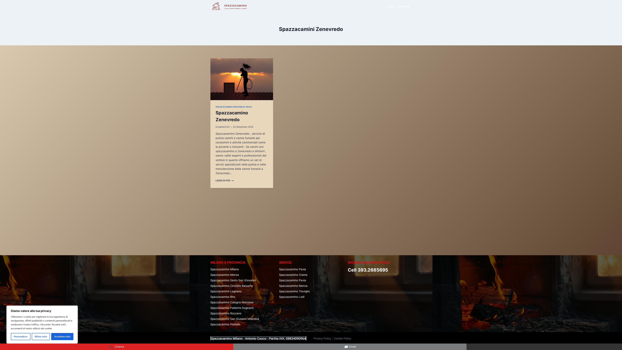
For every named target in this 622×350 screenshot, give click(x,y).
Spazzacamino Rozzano (225, 313)
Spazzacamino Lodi (292, 296)
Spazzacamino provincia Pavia (234, 107)
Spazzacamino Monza (224, 274)
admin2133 (224, 127)
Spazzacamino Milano (224, 269)
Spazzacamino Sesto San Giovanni (233, 280)
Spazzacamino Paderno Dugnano (232, 307)
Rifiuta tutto (41, 336)
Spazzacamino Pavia (292, 269)
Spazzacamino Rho (222, 296)
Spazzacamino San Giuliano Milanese (234, 319)
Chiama (116, 347)
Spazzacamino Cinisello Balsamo (231, 285)
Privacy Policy (322, 338)
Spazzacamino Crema (293, 274)
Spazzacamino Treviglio (294, 291)
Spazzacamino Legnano (226, 291)
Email (350, 347)
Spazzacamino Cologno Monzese (231, 302)
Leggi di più (225, 180)
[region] (42, 325)
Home (391, 6)
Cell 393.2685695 (368, 270)
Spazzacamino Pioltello (225, 324)
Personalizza (20, 336)
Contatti (404, 6)
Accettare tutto (62, 336)
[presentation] (241, 79)
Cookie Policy (343, 338)
